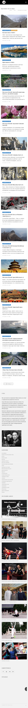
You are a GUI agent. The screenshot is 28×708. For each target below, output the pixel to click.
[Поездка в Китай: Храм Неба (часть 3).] (14, 266)
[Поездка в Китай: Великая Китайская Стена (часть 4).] (14, 234)
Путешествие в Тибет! (8, 32)
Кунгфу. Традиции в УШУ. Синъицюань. (10, 540)
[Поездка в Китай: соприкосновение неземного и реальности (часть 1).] (14, 327)
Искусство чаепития (5, 462)
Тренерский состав (5, 484)
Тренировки (4, 485)
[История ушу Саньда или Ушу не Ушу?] (14, 551)
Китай (3, 465)
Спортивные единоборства (7, 481)
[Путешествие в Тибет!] (14, 21)
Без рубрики (4, 453)
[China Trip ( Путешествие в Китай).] (14, 358)
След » (9, 383)
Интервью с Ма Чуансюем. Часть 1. (9, 619)
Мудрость (3, 471)
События (3, 478)
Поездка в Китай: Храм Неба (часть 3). (13, 277)
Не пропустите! (14, 30)
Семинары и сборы (5, 476)
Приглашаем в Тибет (8, 62)
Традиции (3, 482)
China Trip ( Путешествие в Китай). (12, 370)
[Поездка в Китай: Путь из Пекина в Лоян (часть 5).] (14, 203)
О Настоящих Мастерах (7, 640)
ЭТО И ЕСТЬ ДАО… (6, 660)
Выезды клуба (4, 457)
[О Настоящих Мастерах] (14, 630)
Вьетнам (3, 459)
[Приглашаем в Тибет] (14, 51)
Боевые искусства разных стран (8, 454)
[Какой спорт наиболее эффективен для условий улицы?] (14, 571)
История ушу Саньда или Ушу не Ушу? (10, 560)
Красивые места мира (6, 30)
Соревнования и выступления (7, 479)
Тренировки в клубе (5, 487)
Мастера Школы (5, 470)
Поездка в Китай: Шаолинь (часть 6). (12, 185)
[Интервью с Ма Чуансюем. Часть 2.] (14, 592)
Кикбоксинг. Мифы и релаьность (9, 519)
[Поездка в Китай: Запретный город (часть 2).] (14, 295)
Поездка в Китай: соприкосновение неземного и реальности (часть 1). (12, 339)
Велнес (3, 456)
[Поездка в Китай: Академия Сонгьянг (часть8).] (14, 112)
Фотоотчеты (4, 489)
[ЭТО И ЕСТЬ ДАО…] (14, 651)
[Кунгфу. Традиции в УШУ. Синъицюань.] (14, 530)
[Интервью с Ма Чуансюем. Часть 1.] (14, 611)
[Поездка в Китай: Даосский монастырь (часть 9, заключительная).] (14, 80)
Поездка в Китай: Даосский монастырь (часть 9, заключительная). (13, 93)
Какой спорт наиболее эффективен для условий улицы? (14, 581)
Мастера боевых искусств (6, 468)
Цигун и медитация (5, 490)
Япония (3, 492)
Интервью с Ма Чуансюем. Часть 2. (9, 601)
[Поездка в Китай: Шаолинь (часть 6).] (14, 173)
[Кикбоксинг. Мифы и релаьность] (14, 509)
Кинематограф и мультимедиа (7, 464)
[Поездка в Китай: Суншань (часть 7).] (14, 143)
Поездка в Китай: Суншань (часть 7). (12, 155)
